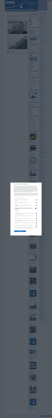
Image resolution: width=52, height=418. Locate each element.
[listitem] (26, 211)
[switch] (36, 199)
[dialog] (26, 209)
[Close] (40, 184)
